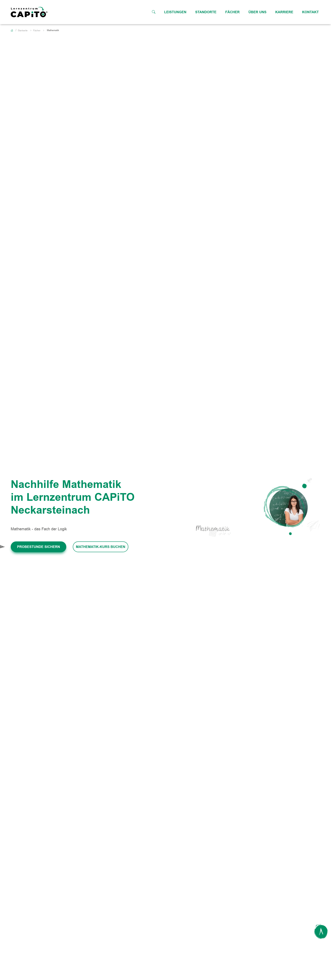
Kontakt (310, 12)
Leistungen (175, 12)
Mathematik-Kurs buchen (100, 546)
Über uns (257, 12)
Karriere (284, 12)
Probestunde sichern (38, 546)
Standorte (205, 12)
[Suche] (153, 12)
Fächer (232, 12)
